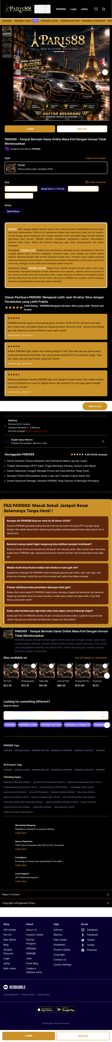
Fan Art (8, 934)
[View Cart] (103, 9)
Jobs (29, 958)
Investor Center (34, 934)
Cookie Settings (62, 964)
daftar (7, 963)
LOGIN (28, 1035)
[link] (10, 724)
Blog (6, 944)
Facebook (92, 934)
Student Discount (8, 951)
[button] (7, 28)
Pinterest (92, 949)
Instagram (92, 929)
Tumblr (91, 944)
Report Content (11, 894)
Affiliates (31, 948)
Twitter (91, 939)
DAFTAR (83, 1036)
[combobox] (42, 9)
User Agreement (11, 994)
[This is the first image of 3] (18, 72)
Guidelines (59, 944)
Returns (58, 934)
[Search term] (46, 9)
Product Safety (62, 949)
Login (7, 958)
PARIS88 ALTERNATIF (93, 20)
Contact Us (60, 959)
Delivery (58, 929)
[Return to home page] (18, 9)
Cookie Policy (43, 994)
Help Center (60, 939)
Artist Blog (32, 963)
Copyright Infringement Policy (18, 903)
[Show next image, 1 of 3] (105, 72)
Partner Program (31, 941)
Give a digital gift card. (37, 431)
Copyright (59, 954)
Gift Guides (10, 929)
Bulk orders (10, 968)
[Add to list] (15, 666)
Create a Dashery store (34, 970)
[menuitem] (7, 21)
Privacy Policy (28, 994)
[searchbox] (56, 715)
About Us (31, 929)
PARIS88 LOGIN (25, 20)
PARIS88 (7, 20)
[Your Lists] (96, 9)
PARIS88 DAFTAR (69, 20)
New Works (10, 939)
